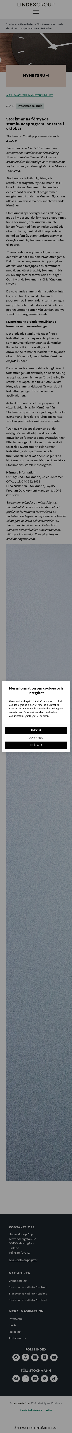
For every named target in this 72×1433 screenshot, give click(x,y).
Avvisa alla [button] (36, 738)
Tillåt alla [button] (36, 745)
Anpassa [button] (36, 730)
